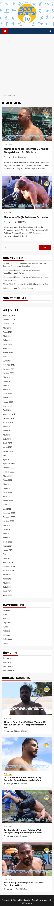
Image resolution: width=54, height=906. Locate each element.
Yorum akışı (8, 666)
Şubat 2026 (7, 340)
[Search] (50, 31)
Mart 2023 (7, 484)
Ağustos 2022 (9, 513)
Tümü (5, 627)
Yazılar (6, 643)
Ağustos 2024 (9, 414)
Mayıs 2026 (7, 328)
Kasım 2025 (8, 352)
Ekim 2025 (7, 357)
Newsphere (45, 900)
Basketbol (7, 610)
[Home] (4, 31)
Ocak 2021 (7, 591)
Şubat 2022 (7, 538)
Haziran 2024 (8, 422)
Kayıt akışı (7, 662)
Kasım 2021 (8, 550)
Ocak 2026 (7, 344)
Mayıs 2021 (7, 575)
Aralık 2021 (7, 546)
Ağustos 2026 (9, 315)
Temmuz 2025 (9, 369)
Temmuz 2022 (9, 517)
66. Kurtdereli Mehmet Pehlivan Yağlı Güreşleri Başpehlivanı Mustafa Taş (23, 778)
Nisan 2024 (7, 431)
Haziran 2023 (8, 472)
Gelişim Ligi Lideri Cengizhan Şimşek (18, 288)
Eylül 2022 (7, 509)
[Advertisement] (27, 63)
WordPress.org (9, 670)
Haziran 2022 (8, 521)
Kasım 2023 (8, 451)
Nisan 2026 (7, 332)
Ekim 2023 (7, 455)
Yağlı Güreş (8, 144)
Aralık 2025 (7, 348)
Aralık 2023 (7, 447)
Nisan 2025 (7, 381)
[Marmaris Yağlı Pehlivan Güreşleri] (27, 192)
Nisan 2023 (7, 480)
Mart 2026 (7, 336)
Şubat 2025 (7, 389)
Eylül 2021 (7, 558)
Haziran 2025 (8, 373)
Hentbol (6, 618)
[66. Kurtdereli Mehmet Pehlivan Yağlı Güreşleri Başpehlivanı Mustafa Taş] (27, 754)
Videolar (6, 631)
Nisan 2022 (7, 529)
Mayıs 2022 (7, 525)
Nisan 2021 (7, 579)
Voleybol (6, 635)
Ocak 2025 (7, 394)
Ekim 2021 (7, 554)
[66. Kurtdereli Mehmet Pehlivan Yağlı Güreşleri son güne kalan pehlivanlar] (27, 806)
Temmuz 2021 (9, 566)
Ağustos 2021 (9, 562)
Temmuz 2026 (9, 320)
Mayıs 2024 (7, 427)
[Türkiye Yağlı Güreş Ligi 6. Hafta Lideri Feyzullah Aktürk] (27, 859)
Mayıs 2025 (7, 377)
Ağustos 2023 (9, 463)
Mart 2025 (7, 385)
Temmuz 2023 (9, 468)
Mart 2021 (7, 583)
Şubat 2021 (7, 587)
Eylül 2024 (7, 410)
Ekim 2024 (7, 406)
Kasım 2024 (8, 402)
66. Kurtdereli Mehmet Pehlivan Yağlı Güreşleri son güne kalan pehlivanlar (23, 831)
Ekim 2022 (7, 505)
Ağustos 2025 (9, 365)
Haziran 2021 (8, 570)
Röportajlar (7, 623)
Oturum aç (7, 658)
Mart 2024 (7, 435)
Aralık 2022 (7, 496)
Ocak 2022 (7, 542)
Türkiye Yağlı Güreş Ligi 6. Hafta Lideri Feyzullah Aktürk (25, 284)
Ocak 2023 (7, 492)
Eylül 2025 (7, 361)
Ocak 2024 (7, 443)
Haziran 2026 (8, 324)
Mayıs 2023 (7, 476)
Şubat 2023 (7, 488)
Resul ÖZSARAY (20, 157)
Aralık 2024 (7, 398)
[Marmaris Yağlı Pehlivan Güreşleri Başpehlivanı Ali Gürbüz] (27, 124)
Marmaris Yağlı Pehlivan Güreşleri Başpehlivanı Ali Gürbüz (26, 150)
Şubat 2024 (7, 439)
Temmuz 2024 (9, 418)
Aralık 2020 (7, 595)
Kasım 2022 (8, 501)
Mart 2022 (7, 534)
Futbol (5, 614)
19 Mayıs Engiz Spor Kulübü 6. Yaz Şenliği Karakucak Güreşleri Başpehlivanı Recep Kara (25, 725)
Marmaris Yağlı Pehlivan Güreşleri (26, 217)
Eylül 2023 (7, 459)
